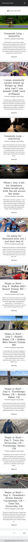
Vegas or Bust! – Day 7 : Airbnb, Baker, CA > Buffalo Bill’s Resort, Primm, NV (14, 323)
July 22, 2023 (20, 196)
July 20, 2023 (20, 244)
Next (24, 533)
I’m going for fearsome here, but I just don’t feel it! (14, 225)
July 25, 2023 (20, 141)
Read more (14, 56)
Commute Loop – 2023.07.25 (14, 125)
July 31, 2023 (20, 38)
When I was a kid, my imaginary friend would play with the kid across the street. (14, 172)
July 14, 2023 (20, 347)
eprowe (13, 38)
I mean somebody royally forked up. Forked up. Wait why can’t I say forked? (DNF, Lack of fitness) (14, 69)
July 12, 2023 (20, 451)
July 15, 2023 (20, 294)
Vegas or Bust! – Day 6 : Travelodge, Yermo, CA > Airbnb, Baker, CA (14, 378)
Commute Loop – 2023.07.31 (14, 22)
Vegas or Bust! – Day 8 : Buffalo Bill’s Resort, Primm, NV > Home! (14, 272)
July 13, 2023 (20, 399)
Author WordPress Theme (9, 540)
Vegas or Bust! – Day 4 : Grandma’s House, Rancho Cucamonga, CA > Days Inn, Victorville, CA (14, 481)
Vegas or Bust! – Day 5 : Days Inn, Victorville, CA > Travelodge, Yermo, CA (14, 426)
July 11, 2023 (20, 508)
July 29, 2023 (20, 96)
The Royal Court (7, 3)
